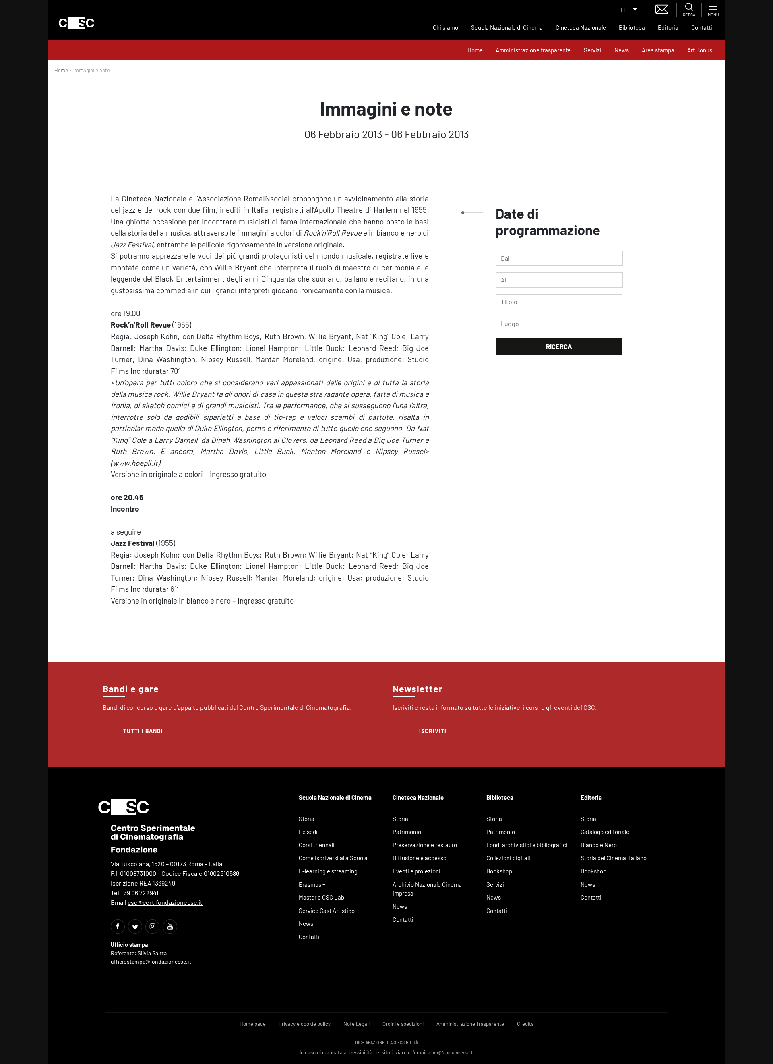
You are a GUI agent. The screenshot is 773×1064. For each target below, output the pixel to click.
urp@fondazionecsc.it (453, 1052)
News (621, 50)
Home (475, 50)
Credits (525, 1023)
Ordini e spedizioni (403, 1023)
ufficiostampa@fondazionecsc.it (151, 961)
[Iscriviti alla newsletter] (661, 8)
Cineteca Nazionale (581, 27)
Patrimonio (407, 831)
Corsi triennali (317, 844)
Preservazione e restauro (425, 844)
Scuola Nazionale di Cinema (507, 27)
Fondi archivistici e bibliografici (527, 844)
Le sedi (308, 831)
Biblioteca (632, 27)
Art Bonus (699, 50)
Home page (253, 1023)
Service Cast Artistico (327, 910)
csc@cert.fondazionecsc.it (165, 902)
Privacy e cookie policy (305, 1023)
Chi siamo (445, 27)
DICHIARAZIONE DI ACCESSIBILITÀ (386, 1042)
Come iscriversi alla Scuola (333, 857)
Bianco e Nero (599, 844)
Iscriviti (432, 731)
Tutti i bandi (143, 731)
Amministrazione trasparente (533, 50)
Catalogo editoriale (605, 831)
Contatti (701, 27)
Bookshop (499, 871)
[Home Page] (76, 23)
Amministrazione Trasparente (470, 1023)
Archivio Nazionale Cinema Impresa (427, 889)
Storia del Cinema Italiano (614, 857)
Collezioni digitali (508, 857)
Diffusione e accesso (419, 857)
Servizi (592, 50)
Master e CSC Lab (321, 897)
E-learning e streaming (328, 871)
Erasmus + (312, 884)
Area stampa (658, 50)
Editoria (668, 27)
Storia (306, 818)
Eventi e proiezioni (416, 871)
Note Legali (356, 1023)
